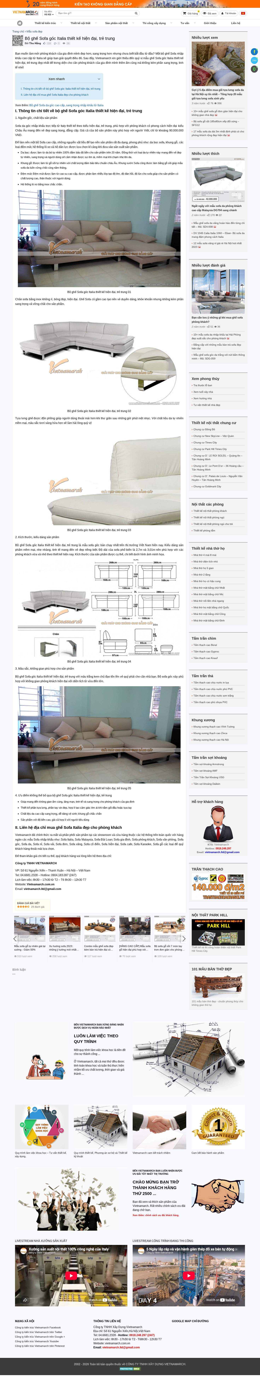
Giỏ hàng (193, 12)
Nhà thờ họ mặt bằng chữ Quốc (211, 607)
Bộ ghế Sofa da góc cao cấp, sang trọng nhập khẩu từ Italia (66, 105)
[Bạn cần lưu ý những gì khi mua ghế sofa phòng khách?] (218, 291)
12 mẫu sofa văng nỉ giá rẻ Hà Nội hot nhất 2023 (217, 245)
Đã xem (211, 13)
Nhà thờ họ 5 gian (203, 568)
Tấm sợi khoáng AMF (205, 770)
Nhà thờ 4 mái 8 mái (204, 555)
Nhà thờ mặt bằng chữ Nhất (209, 587)
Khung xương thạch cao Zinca (210, 733)
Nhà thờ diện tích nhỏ (205, 561)
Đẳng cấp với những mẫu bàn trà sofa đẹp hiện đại (216, 346)
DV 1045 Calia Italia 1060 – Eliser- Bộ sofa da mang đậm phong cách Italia (218, 235)
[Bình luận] (55, 43)
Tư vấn (185, 23)
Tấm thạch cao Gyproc (206, 651)
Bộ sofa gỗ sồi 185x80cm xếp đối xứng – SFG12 (215, 123)
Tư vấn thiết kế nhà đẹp (206, 405)
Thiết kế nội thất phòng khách (210, 510)
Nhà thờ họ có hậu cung (207, 581)
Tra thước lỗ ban (202, 385)
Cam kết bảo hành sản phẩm (208, 1152)
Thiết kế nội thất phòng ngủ (208, 517)
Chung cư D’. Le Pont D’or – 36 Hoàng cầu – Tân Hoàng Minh (218, 467)
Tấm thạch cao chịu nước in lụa (211, 682)
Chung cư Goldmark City (207, 486)
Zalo (254, 60)
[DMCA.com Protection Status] (130, 1369)
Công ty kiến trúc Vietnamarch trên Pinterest (40, 1345)
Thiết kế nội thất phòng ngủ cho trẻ (213, 524)
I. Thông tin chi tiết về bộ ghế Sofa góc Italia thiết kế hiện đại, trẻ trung (60, 88)
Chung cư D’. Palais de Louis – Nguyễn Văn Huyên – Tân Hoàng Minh (217, 478)
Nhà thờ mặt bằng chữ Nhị (208, 594)
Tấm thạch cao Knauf (205, 658)
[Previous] (15, 938)
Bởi (26, 43)
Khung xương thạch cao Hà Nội (211, 739)
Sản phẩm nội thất (116, 23)
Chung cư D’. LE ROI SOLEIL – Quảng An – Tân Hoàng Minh (217, 457)
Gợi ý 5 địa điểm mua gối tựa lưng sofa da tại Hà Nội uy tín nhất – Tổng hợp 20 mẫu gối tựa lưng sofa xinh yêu (218, 94)
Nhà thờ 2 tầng (201, 574)
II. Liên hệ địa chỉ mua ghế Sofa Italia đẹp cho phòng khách (55, 94)
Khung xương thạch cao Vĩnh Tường (214, 726)
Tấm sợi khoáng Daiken (206, 783)
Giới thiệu (210, 23)
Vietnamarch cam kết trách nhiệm (151, 1152)
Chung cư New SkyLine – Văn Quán (213, 436)
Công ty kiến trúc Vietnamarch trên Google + (40, 1336)
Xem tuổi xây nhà (203, 391)
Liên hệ (235, 23)
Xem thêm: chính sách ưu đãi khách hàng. (156, 1215)
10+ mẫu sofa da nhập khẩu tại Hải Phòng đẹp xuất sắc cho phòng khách (216, 336)
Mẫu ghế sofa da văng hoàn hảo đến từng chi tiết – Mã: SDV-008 (218, 225)
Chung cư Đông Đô (204, 429)
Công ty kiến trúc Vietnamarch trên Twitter (38, 1332)
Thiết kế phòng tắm (204, 530)
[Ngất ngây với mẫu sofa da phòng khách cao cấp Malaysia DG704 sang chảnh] (218, 180)
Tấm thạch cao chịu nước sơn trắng (213, 695)
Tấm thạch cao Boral (205, 645)
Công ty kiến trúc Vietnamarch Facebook (38, 1327)
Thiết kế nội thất (80, 23)
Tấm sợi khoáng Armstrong (208, 764)
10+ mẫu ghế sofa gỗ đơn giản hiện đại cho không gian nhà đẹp (217, 113)
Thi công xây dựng (154, 23)
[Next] (183, 938)
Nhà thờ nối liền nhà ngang (208, 600)
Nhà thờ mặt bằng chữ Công (209, 614)
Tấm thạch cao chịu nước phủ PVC (213, 689)
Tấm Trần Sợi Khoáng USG (208, 777)
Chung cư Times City (205, 442)
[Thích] (44, 43)
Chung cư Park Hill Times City (210, 449)
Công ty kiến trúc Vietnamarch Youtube (37, 1341)
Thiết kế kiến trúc (45, 23)
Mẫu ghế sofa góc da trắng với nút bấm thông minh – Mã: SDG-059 (218, 356)
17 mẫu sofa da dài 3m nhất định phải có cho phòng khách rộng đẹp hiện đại (218, 133)
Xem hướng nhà (202, 398)
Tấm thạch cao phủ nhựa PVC (210, 702)
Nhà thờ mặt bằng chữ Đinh (209, 620)
